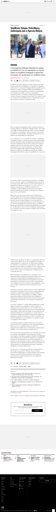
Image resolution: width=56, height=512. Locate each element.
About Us (11, 479)
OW (29, 486)
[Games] (51, 1)
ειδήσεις (41, 391)
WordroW (36, 395)
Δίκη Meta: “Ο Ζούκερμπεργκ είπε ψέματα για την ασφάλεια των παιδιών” (27, 382)
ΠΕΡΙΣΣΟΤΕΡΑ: (13, 371)
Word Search (42, 395)
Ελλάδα (12, 25)
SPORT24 (29, 481)
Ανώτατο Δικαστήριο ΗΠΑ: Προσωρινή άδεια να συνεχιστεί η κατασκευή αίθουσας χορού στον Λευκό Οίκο (26, 374)
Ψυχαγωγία (3, 489)
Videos (2, 499)
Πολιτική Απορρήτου (13, 484)
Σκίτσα (2, 496)
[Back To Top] (53, 510)
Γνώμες (2, 484)
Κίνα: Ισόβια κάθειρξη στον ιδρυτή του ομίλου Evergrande (25, 380)
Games (16, 395)
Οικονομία (3, 486)
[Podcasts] (49, 1)
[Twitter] (14, 81)
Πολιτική (2, 481)
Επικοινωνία (12, 486)
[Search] (54, 1)
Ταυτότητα (12, 481)
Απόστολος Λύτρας (22, 366)
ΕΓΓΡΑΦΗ (47, 480)
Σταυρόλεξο (27, 395)
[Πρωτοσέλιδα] (45, 1)
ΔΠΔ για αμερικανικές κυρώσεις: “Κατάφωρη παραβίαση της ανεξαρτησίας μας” (26, 385)
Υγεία (2, 491)
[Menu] (2, 1)
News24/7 (30, 479)
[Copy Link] (20, 81)
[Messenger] (17, 81)
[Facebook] (11, 81)
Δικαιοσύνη (16, 25)
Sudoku (32, 395)
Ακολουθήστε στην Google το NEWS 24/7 (19, 391)
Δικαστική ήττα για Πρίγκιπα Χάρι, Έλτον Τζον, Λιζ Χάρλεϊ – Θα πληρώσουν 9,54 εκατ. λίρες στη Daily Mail (27, 377)
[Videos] (47, 1)
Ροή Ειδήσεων (3, 494)
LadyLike (29, 484)
